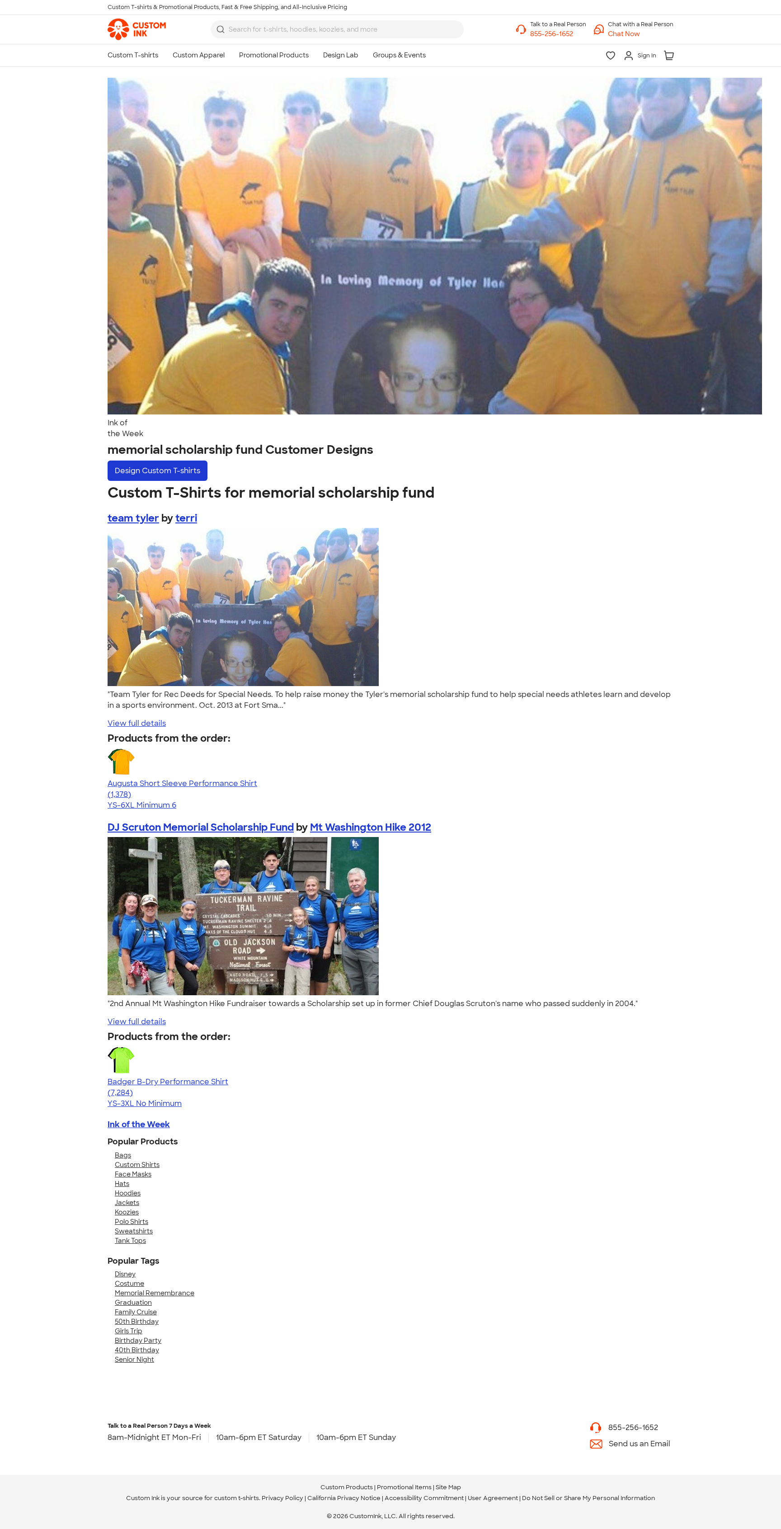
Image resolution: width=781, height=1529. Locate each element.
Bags (123, 1155)
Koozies (127, 1212)
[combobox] (337, 29)
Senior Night (134, 1359)
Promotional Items (404, 1487)
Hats (122, 1184)
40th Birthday (137, 1350)
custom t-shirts (236, 1498)
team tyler (133, 518)
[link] (137, 29)
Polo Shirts (131, 1222)
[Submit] (220, 29)
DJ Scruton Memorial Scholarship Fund (201, 827)
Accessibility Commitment (424, 1498)
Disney (125, 1274)
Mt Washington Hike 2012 (370, 827)
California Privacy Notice (344, 1498)
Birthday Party (138, 1340)
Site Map (448, 1487)
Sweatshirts (134, 1231)
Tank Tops (130, 1241)
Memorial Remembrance (154, 1293)
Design (157, 470)
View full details (137, 723)
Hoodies (128, 1193)
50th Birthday (137, 1321)
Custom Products (346, 1487)
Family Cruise (136, 1312)
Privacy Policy (282, 1498)
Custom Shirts (137, 1165)
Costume (129, 1284)
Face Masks (133, 1174)
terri (186, 518)
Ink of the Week (139, 1124)
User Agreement (493, 1498)
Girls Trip (128, 1331)
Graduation (133, 1302)
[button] (640, 34)
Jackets (127, 1203)
